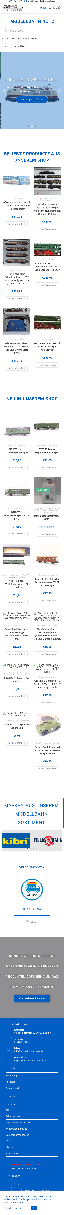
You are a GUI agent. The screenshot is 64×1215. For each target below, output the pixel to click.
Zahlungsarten (13, 1116)
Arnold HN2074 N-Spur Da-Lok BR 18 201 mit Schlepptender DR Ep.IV (47, 266)
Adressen (11, 1081)
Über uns (10, 1147)
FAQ (8, 1141)
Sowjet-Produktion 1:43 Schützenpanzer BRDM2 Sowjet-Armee (47, 750)
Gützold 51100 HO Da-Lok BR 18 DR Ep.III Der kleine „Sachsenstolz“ (16, 205)
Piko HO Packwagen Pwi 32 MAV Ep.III (17, 679)
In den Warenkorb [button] (17, 224)
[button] (4, 90)
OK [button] (33, 1208)
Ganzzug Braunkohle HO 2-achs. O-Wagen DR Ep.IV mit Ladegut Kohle (47, 684)
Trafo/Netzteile (47, 512)
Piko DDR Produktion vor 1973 (19, 576)
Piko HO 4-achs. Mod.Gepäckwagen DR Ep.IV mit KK (17, 584)
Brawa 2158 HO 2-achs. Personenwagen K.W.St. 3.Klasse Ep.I (47, 582)
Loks (12, 198)
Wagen (40, 198)
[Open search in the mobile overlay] (32, 31)
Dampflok (19, 198)
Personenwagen (47, 200)
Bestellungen (12, 1075)
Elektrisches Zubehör (51, 510)
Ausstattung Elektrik (43, 508)
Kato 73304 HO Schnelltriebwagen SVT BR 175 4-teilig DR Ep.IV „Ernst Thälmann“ (17, 278)
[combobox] (32, 46)
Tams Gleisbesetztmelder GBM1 (47, 517)
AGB (8, 1110)
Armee (49, 743)
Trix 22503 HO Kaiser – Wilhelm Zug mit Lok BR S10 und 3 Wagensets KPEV (16, 348)
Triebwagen (19, 270)
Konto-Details (13, 1087)
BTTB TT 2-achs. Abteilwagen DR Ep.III (17, 451)
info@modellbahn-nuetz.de (28, 1051)
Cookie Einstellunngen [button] (16, 1208)
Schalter (25, 720)
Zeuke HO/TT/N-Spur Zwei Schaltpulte (16, 726)
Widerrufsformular (24, 1166)
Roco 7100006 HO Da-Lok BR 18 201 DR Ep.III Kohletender (47, 346)
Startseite (11, 1103)
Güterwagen (50, 677)
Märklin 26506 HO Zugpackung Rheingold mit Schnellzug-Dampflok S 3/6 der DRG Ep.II (47, 209)
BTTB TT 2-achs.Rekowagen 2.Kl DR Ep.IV (17, 515)
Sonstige (20, 674)
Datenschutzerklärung (17, 1134)
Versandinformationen (18, 1122)
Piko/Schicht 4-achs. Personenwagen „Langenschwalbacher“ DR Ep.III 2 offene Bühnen (47, 634)
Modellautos (41, 743)
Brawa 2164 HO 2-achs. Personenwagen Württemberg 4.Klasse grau (17, 634)
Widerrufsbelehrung (16, 1128)
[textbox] (32, 46)
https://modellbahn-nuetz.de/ (30, 1060)
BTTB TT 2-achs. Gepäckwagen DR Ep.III (47, 451)
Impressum (12, 1153)
